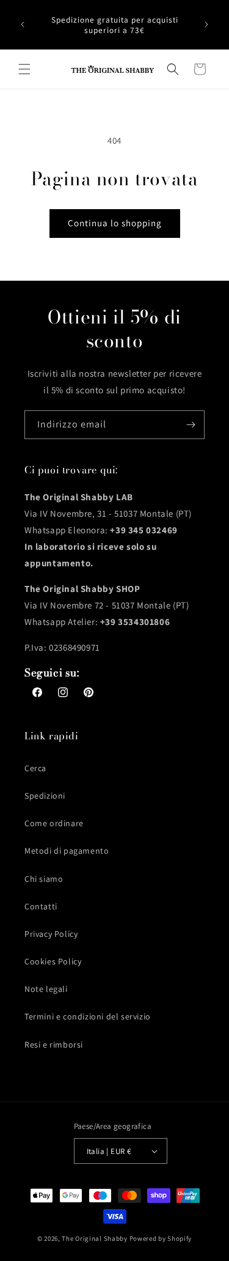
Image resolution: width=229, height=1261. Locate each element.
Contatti (40, 906)
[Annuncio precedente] (22, 24)
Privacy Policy (51, 933)
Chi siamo (43, 878)
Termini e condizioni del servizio (87, 1016)
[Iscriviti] (190, 424)
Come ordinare (54, 823)
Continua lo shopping (115, 223)
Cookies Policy (52, 961)
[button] (24, 69)
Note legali (46, 988)
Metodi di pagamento (66, 850)
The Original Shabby (94, 1238)
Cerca (35, 768)
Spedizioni (44, 795)
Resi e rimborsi (53, 1044)
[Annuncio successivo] (206, 24)
